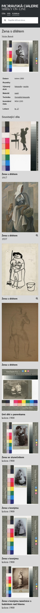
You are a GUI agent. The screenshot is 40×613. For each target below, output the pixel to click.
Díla (3, 13)
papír (17, 93)
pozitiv (26, 87)
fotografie (18, 87)
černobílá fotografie (22, 97)
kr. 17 (17, 109)
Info (8, 13)
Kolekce (15, 13)
